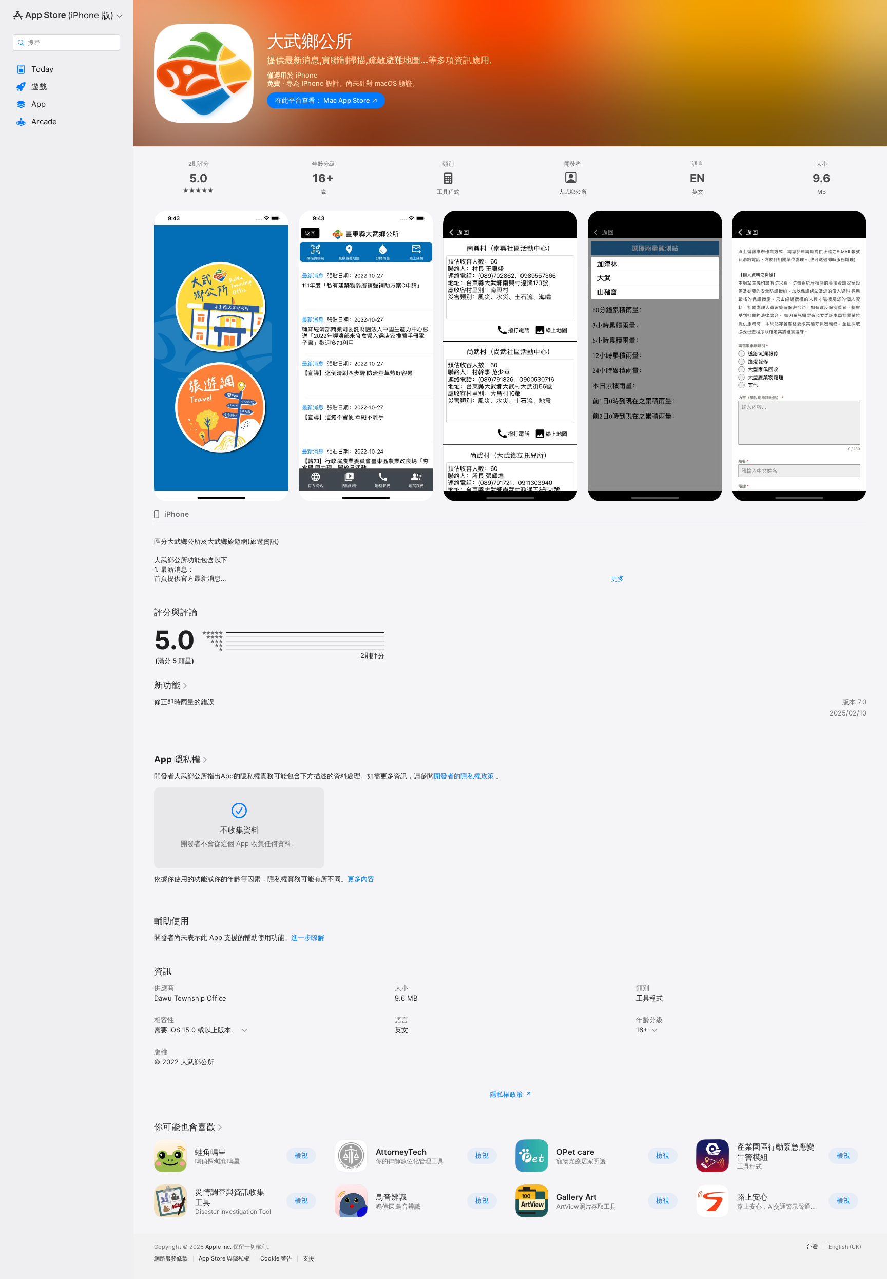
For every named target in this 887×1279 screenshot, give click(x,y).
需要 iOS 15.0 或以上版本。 (196, 1030)
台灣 (812, 1247)
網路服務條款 (171, 1259)
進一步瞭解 (307, 937)
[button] (66, 69)
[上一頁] (144, 356)
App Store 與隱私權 (224, 1259)
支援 (308, 1259)
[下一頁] (877, 356)
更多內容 (361, 879)
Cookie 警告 (276, 1259)
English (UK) (844, 1247)
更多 (617, 578)
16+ (642, 1030)
